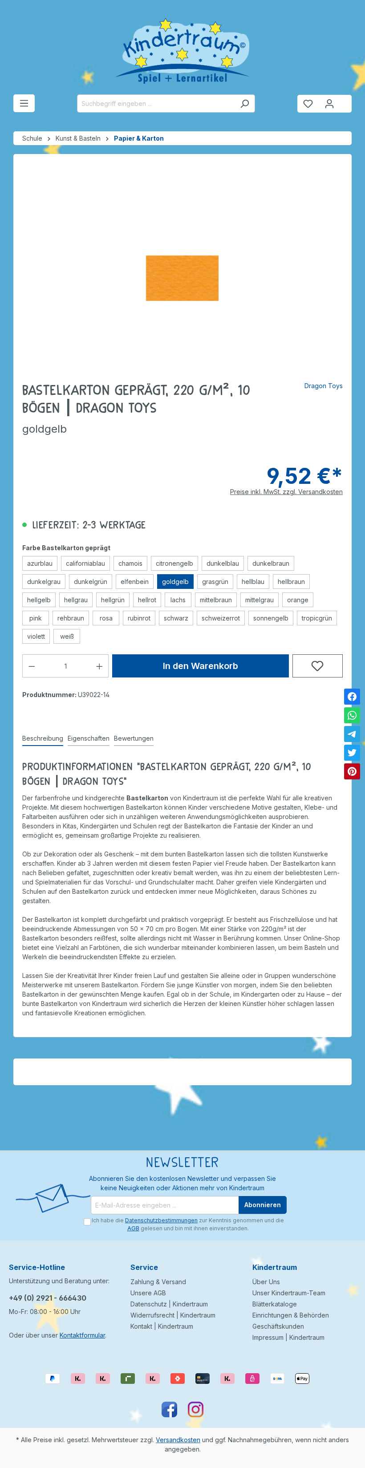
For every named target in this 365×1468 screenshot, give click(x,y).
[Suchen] (244, 103)
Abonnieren (262, 1204)
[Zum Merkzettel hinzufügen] (317, 665)
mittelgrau (259, 600)
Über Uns (266, 1282)
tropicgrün (317, 618)
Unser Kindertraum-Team (288, 1293)
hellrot (147, 600)
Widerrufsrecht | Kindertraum (172, 1315)
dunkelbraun (270, 563)
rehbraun (70, 618)
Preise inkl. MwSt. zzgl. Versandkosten (286, 491)
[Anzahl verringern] (31, 665)
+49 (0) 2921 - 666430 (47, 1298)
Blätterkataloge (274, 1304)
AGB (133, 1228)
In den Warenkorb (200, 666)
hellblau (253, 581)
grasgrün (215, 581)
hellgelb (39, 600)
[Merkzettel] (308, 104)
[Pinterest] (352, 771)
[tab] (42, 738)
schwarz (176, 618)
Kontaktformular (82, 1335)
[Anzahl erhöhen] (99, 665)
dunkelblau (223, 563)
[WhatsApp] (352, 715)
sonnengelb (270, 618)
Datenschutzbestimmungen (161, 1220)
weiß (67, 636)
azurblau (40, 563)
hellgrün (113, 600)
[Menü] (24, 103)
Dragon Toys (323, 385)
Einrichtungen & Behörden (290, 1315)
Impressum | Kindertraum (288, 1337)
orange (297, 600)
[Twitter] (352, 753)
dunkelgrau (44, 581)
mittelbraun (216, 600)
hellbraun (291, 581)
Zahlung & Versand (158, 1282)
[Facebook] (352, 697)
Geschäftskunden (278, 1326)
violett (36, 636)
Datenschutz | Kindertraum (169, 1304)
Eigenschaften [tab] (89, 738)
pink (35, 618)
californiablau (85, 563)
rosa (106, 618)
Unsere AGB (148, 1293)
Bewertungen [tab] (134, 738)
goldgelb (175, 581)
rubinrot (139, 618)
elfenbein (135, 581)
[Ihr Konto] (329, 104)
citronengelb (174, 563)
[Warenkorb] (346, 100)
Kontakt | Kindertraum (161, 1326)
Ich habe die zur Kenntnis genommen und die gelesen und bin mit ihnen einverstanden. (188, 1224)
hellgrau (76, 600)
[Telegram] (352, 734)
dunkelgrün (90, 581)
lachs (178, 600)
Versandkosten (178, 1440)
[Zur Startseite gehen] (182, 51)
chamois (130, 563)
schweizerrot (221, 618)
